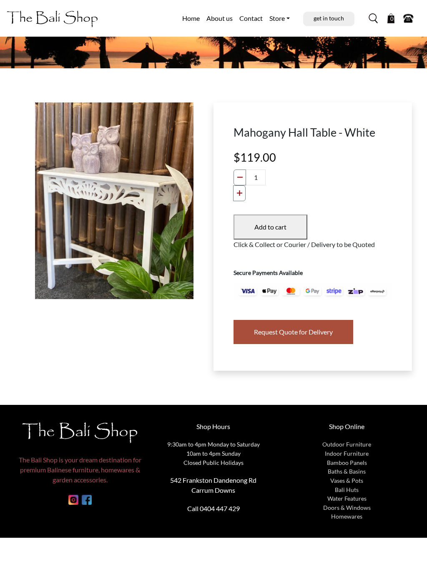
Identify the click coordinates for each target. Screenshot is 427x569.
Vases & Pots (346, 480)
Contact (251, 18)
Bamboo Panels (347, 462)
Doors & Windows (347, 507)
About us (219, 18)
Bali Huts (347, 489)
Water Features (347, 498)
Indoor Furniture (347, 453)
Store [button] (277, 18)
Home (191, 18)
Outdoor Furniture (346, 444)
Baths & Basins (347, 471)
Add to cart (270, 227)
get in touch (329, 18)
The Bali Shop (52, 18)
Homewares (346, 516)
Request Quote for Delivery (293, 332)
